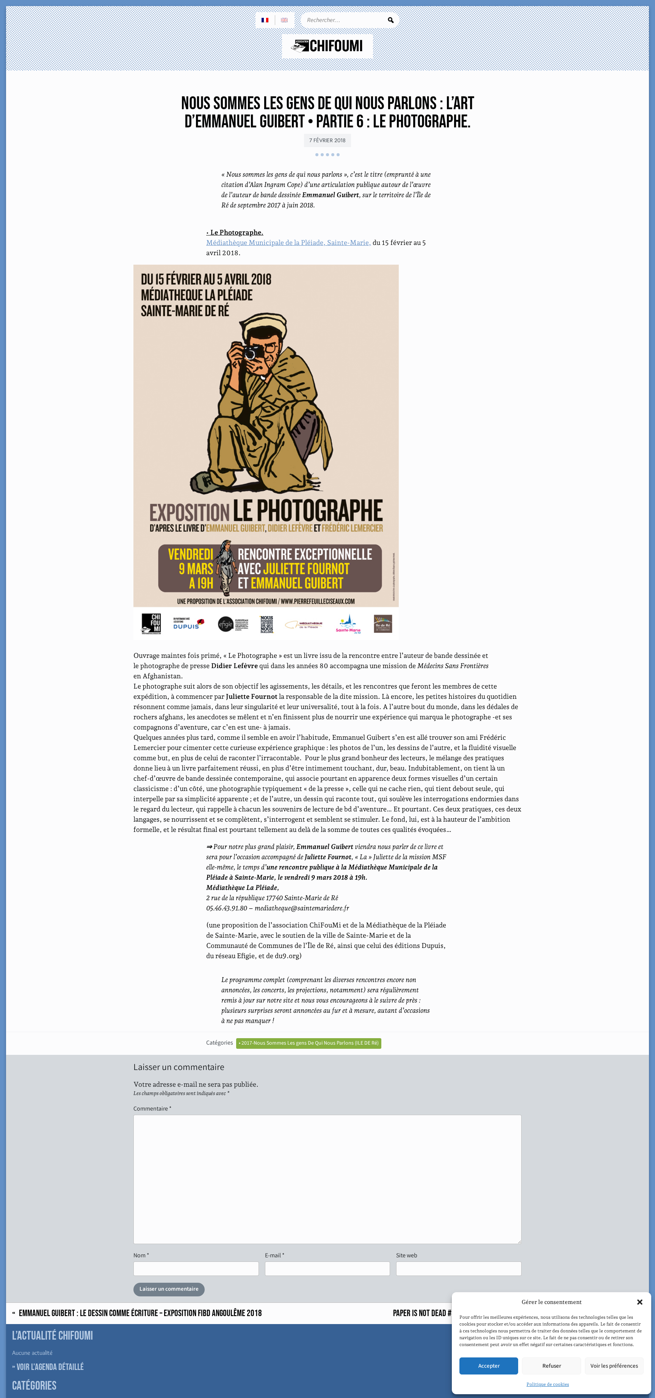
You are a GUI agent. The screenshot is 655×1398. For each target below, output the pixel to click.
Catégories (219, 1043)
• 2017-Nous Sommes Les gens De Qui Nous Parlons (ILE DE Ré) (309, 1043)
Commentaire (152, 1108)
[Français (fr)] (265, 20)
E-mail (275, 1255)
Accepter (489, 1366)
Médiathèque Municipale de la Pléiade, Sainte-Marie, (288, 242)
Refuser (551, 1366)
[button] (640, 1302)
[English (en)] (284, 20)
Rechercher (391, 20)
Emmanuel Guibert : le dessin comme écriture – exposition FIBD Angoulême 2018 (140, 1313)
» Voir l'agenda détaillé (48, 1367)
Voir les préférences (614, 1366)
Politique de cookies (548, 1384)
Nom (141, 1255)
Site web (406, 1255)
